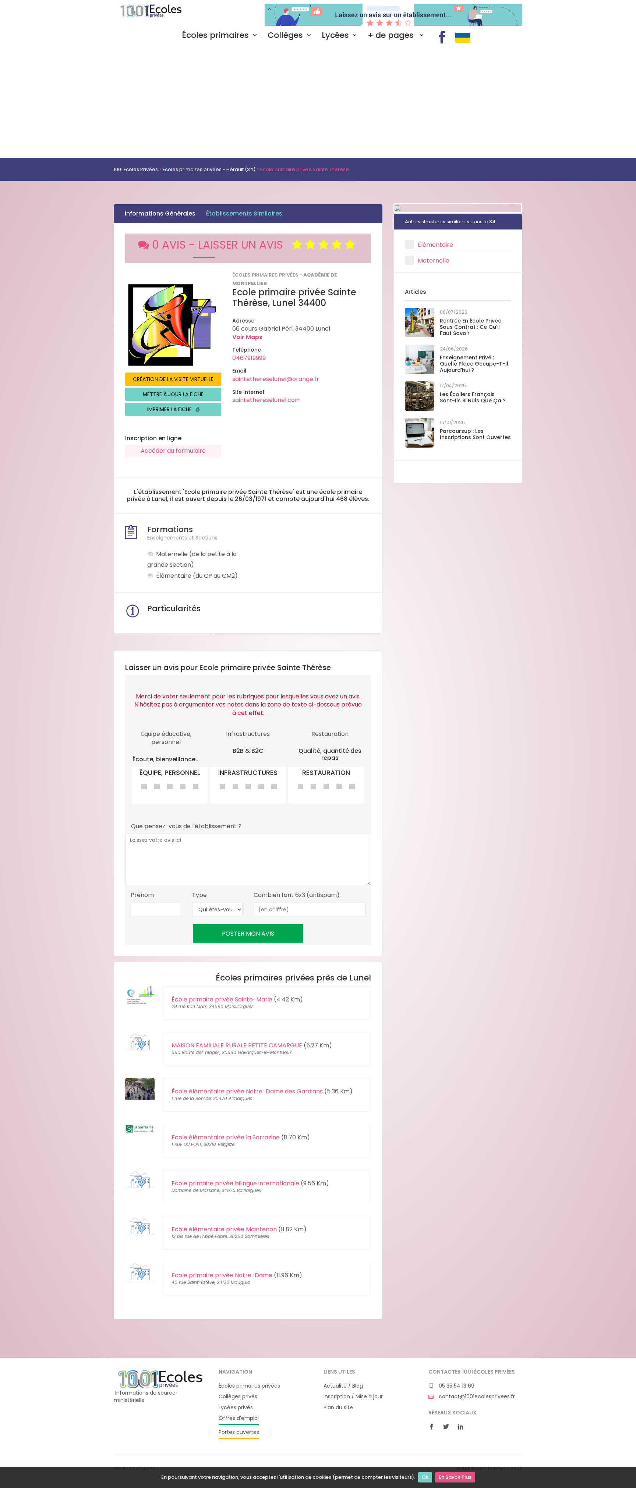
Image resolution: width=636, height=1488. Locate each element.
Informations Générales (160, 213)
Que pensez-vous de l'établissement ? (186, 826)
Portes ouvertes (239, 1432)
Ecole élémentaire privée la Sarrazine (226, 1137)
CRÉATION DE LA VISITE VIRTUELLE (173, 379)
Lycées (335, 35)
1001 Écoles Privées (161, 14)
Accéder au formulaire (173, 450)
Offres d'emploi (239, 1418)
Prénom (142, 895)
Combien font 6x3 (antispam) (297, 895)
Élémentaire (435, 245)
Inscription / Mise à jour (353, 1396)
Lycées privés (236, 1407)
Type (199, 895)
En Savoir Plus (455, 1477)
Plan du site (338, 1407)
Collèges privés (238, 1396)
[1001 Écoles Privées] (161, 1378)
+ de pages (392, 35)
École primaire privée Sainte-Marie (222, 999)
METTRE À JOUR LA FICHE (173, 394)
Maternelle (433, 260)
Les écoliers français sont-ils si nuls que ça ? (473, 397)
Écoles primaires (215, 35)
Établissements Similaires (244, 213)
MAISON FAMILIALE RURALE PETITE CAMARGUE (237, 1045)
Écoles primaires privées (249, 1385)
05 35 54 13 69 (455, 1385)
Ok (425, 1477)
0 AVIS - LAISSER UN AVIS (222, 245)
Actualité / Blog (343, 1385)
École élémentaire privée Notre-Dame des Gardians (247, 1091)
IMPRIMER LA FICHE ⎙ (173, 409)
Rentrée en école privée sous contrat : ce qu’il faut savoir (470, 327)
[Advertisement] (318, 102)
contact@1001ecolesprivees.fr (476, 1396)
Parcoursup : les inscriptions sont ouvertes (475, 434)
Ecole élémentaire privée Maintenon (224, 1229)
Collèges (285, 35)
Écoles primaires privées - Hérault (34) (209, 169)
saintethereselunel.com (266, 400)
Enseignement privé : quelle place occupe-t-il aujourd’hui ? (474, 364)
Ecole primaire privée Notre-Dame (222, 1275)
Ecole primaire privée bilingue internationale (235, 1183)
